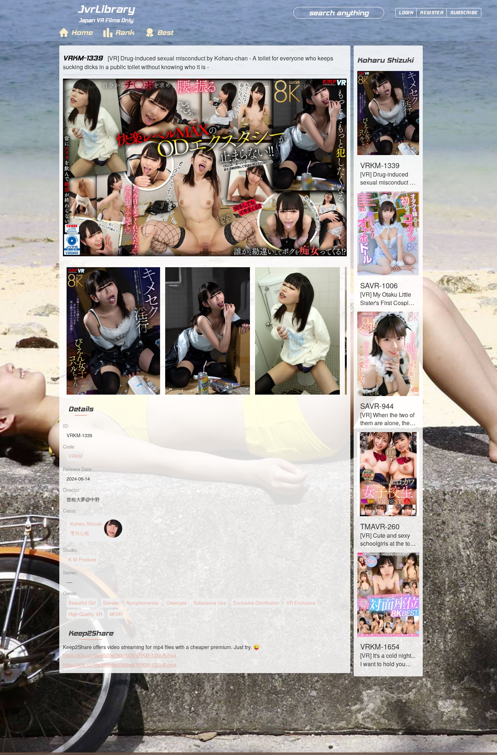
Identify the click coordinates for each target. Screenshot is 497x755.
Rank (124, 32)
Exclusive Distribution (256, 602)
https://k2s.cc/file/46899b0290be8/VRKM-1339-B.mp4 (119, 664)
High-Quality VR (85, 613)
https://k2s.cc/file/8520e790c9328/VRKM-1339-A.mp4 (119, 655)
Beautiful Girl (82, 602)
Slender (111, 602)
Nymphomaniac (142, 602)
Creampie (176, 602)
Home (81, 32)
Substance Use (210, 602)
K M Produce (82, 559)
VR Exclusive (300, 602)
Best (165, 32)
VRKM (75, 455)
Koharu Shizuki (385, 60)
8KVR (116, 613)
